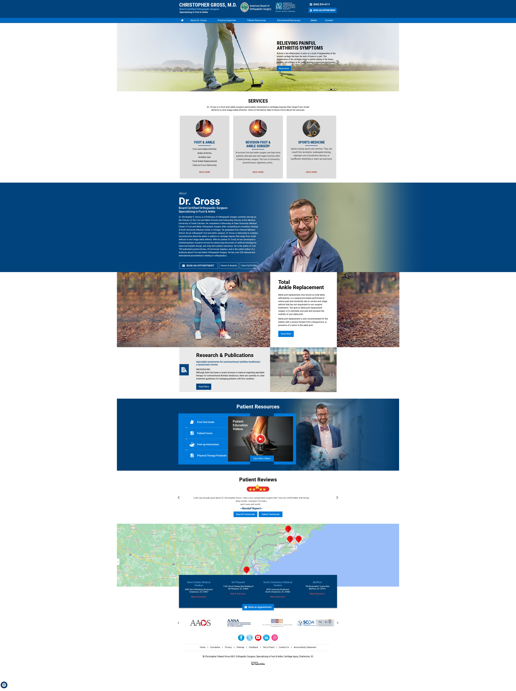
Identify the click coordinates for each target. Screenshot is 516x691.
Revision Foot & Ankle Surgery (258, 144)
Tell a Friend (268, 647)
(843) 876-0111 (321, 4)
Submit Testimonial (270, 514)
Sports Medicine (311, 142)
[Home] (182, 20)
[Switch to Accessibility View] (4, 685)
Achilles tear (204, 157)
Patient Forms (204, 433)
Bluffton (317, 582)
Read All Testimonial (245, 514)
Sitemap (240, 647)
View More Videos (262, 458)
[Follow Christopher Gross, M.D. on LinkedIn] (266, 637)
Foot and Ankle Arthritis (204, 149)
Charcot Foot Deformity (205, 165)
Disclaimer (215, 647)
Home (202, 647)
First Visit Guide (205, 422)
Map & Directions (198, 597)
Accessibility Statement (305, 647)
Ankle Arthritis (204, 153)
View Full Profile (249, 265)
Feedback (253, 647)
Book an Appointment (324, 10)
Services (258, 101)
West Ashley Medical (198, 584)
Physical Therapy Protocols (212, 455)
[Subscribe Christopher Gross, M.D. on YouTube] (258, 637)
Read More (204, 172)
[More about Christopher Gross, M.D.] (208, 8)
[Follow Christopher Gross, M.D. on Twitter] (249, 637)
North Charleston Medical (277, 584)
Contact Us (284, 647)
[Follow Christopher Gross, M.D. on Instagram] (274, 637)
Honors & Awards (229, 265)
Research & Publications (225, 355)
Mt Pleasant (238, 582)
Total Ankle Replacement (204, 161)
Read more (284, 68)
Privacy (228, 647)
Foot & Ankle (204, 142)
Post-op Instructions (208, 444)
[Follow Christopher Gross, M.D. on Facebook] (241, 637)
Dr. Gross (211, 107)
